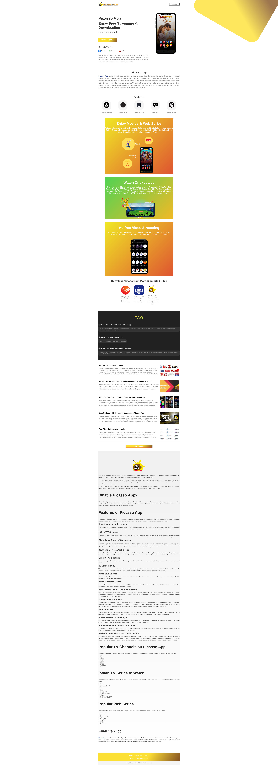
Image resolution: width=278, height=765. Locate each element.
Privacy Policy (139, 755)
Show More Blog (139, 446)
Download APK (107, 40)
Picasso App (102, 738)
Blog (157, 4)
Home (151, 4)
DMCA (146, 755)
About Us (131, 755)
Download (164, 4)
